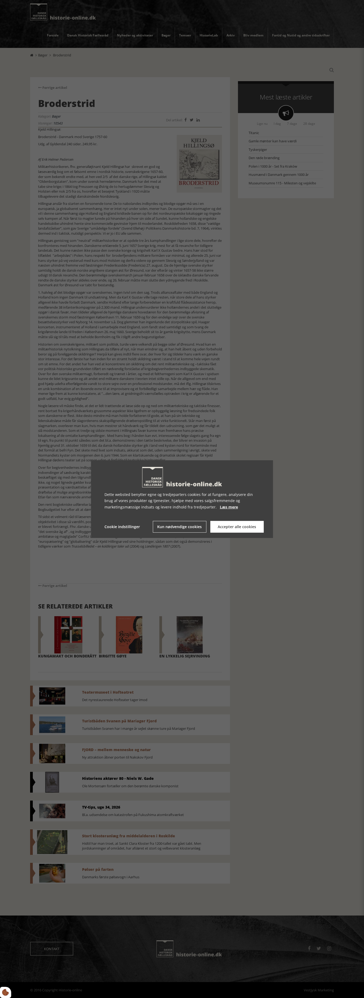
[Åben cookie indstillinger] (5, 992)
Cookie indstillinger (122, 526)
